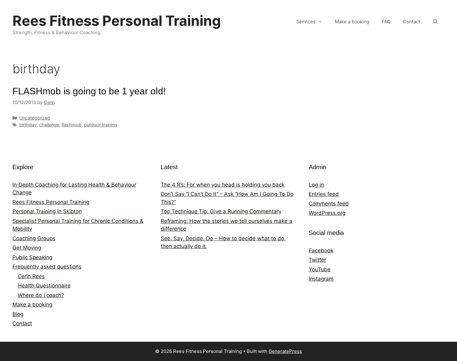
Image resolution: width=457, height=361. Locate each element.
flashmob (71, 124)
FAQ (386, 22)
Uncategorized (34, 117)
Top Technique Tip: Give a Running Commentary (221, 211)
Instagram (321, 279)
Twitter (317, 260)
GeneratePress (285, 351)
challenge (49, 124)
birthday (28, 124)
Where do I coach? (41, 295)
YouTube (319, 269)
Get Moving (26, 248)
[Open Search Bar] (435, 21)
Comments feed (329, 204)
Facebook (321, 250)
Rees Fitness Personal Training (116, 20)
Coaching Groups (33, 238)
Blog (17, 314)
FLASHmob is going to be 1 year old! (89, 91)
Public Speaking (32, 257)
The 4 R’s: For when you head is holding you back (222, 185)
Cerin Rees (31, 276)
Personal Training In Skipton (47, 211)
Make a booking (352, 22)
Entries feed (324, 194)
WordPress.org (327, 213)
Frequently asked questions (46, 267)
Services (306, 22)
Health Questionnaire (44, 285)
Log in (316, 185)
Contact (411, 22)
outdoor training (100, 124)
